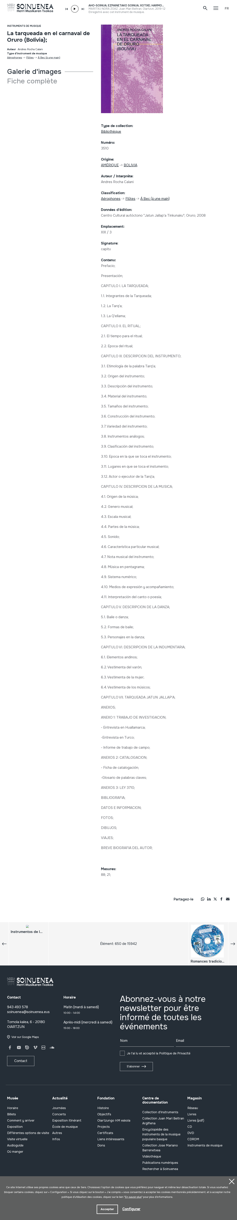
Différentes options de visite (28, 1133)
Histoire (103, 1108)
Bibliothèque (111, 131)
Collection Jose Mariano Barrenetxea (160, 1148)
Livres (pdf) (195, 1120)
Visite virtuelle (17, 1139)
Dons (101, 1145)
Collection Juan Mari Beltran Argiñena (163, 1121)
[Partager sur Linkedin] (209, 899)
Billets (11, 1114)
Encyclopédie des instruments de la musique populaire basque (161, 1134)
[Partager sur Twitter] (215, 899)
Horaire (12, 1108)
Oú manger (15, 1152)
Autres (57, 1133)
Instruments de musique (24, 26)
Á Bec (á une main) (49, 57)
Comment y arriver (21, 1120)
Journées (59, 1108)
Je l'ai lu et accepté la (158, 1053)
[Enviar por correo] (227, 899)
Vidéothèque (151, 1156)
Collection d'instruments (160, 1112)
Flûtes (30, 57)
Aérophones (14, 57)
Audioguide (15, 1145)
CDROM (193, 1139)
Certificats (105, 1133)
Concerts (59, 1114)
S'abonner (133, 1066)
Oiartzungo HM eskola (113, 1120)
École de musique (65, 1127)
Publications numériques (160, 1163)
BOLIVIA (130, 165)
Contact (20, 1061)
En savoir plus (133, 1197)
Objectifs (104, 1114)
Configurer (131, 1209)
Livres (191, 1114)
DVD (190, 1133)
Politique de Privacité (174, 1053)
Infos (56, 1139)
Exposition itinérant (66, 1120)
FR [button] (227, 8)
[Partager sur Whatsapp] (202, 899)
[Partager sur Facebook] (221, 899)
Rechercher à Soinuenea (160, 1169)
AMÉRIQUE (110, 165)
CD (189, 1127)
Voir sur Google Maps (25, 1037)
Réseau (192, 1108)
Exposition (15, 1127)
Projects (103, 1127)
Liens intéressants (110, 1139)
